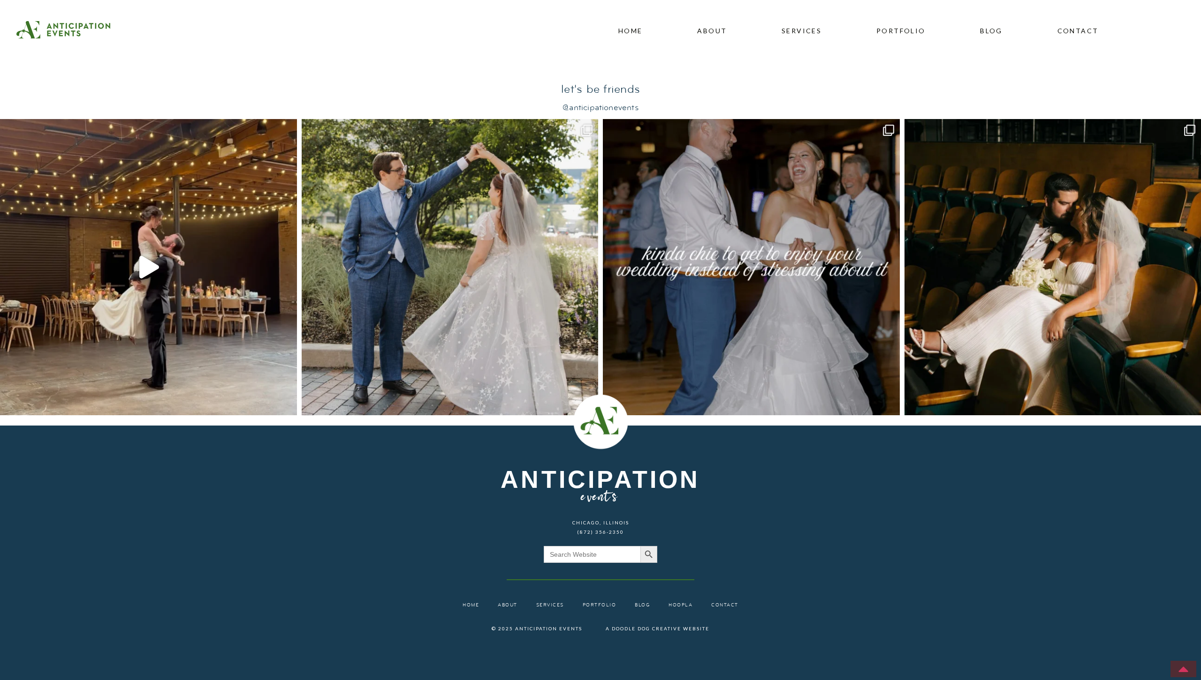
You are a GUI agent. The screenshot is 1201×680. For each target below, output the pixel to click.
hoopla (680, 605)
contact (1078, 31)
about (712, 31)
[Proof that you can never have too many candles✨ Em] (148, 267)
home (630, 31)
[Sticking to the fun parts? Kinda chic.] (751, 267)
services (801, 31)
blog (991, 31)
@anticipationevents (600, 108)
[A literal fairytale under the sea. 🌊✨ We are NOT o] (450, 267)
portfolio (901, 31)
